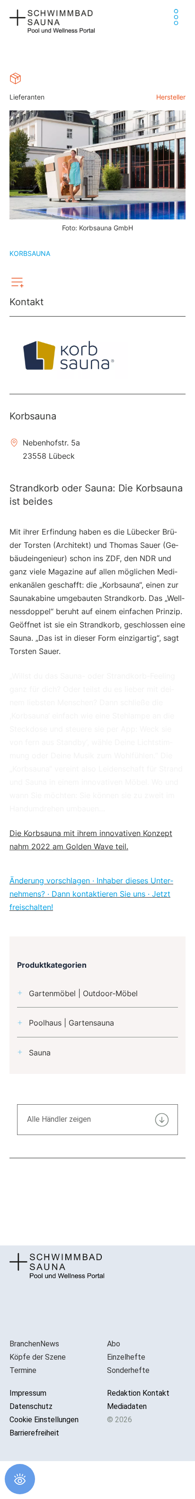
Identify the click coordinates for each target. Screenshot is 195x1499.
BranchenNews (34, 1343)
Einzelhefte (126, 1357)
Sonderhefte (128, 1370)
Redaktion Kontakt (138, 1393)
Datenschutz (31, 1406)
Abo (113, 1343)
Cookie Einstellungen (44, 1419)
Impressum (27, 1393)
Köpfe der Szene (37, 1357)
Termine (22, 1370)
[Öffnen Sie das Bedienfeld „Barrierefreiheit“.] (20, 1479)
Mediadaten (127, 1406)
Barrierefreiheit (34, 1432)
